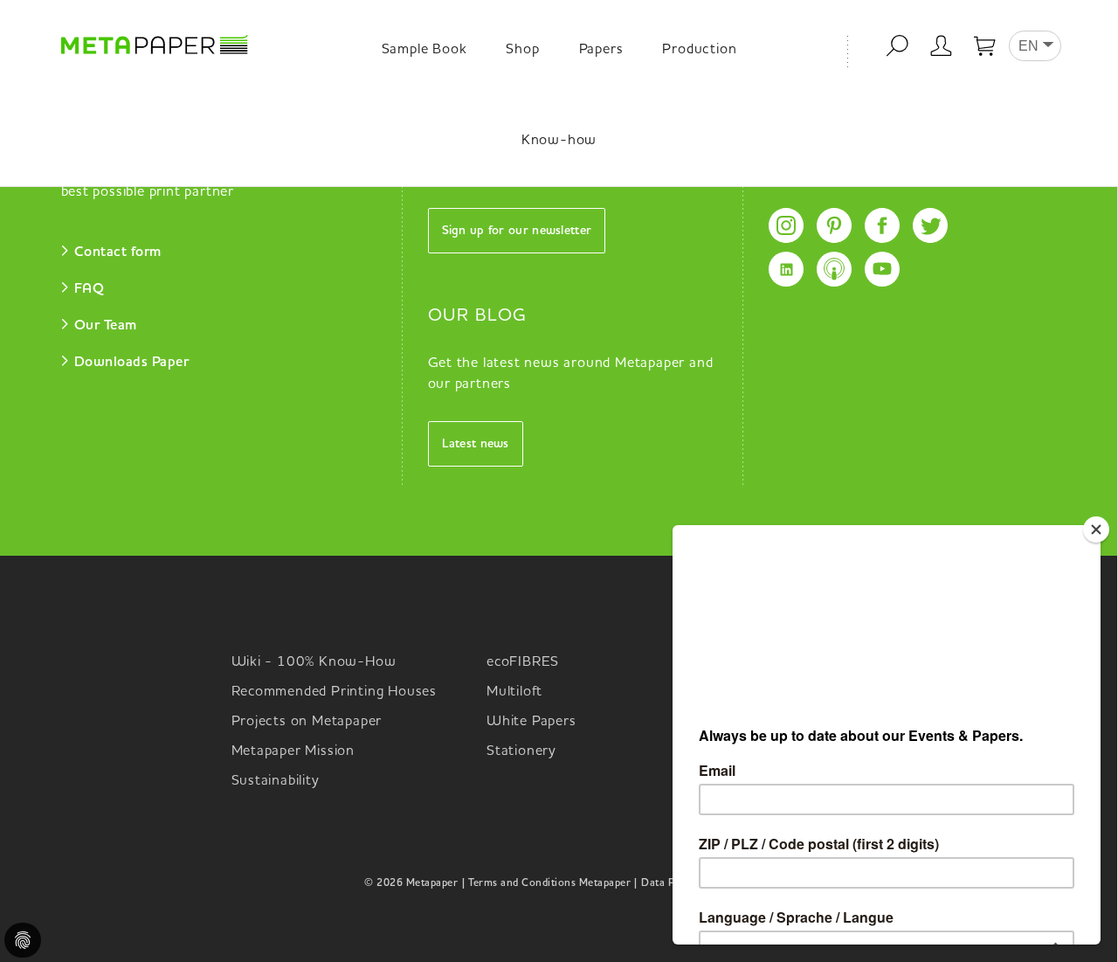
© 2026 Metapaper (411, 883)
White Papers (531, 722)
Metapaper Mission (293, 751)
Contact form (118, 253)
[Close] (1096, 529)
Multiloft (514, 692)
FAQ (89, 289)
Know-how (559, 141)
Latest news (475, 444)
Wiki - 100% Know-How (314, 662)
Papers (601, 50)
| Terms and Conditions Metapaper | (549, 883)
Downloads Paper (132, 363)
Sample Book (424, 50)
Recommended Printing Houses (334, 692)
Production (699, 50)
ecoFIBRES (523, 662)
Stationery (521, 751)
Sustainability (275, 781)
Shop (522, 50)
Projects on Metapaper (307, 722)
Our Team (105, 326)
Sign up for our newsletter (517, 231)
